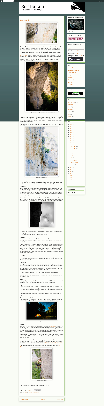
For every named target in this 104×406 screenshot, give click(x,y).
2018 (71, 136)
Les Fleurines (42, 328)
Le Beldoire (52, 326)
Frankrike (30, 392)
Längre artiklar (71, 75)
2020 (71, 132)
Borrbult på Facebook (73, 70)
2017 (71, 138)
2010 (71, 173)
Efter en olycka (23, 55)
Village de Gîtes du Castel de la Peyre (53, 342)
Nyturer (70, 77)
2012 (71, 169)
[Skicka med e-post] (34, 390)
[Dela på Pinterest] (40, 390)
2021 (71, 130)
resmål (34, 392)
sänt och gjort (71, 102)
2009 (71, 175)
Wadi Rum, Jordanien (74, 159)
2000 (71, 184)
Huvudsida (70, 67)
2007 (71, 179)
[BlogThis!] (36, 390)
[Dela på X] (37, 390)
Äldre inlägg (60, 399)
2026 (71, 124)
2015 (71, 142)
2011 (71, 171)
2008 (71, 177)
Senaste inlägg (24, 399)
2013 (71, 167)
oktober (73, 150)
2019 (71, 134)
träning (69, 116)
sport (37, 392)
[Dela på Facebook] (39, 390)
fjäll (69, 114)
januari (73, 164)
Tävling (70, 109)
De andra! (70, 84)
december (73, 146)
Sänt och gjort (71, 79)
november (73, 148)
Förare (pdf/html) (72, 72)
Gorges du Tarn (25, 20)
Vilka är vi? (70, 82)
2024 (71, 126)
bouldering (70, 104)
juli (72, 157)
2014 (71, 145)
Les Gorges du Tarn (35, 257)
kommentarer (23, 386)
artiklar (26, 392)
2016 (71, 140)
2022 (71, 128)
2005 (71, 182)
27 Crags (79, 50)
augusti (73, 155)
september (74, 153)
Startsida (42, 399)
